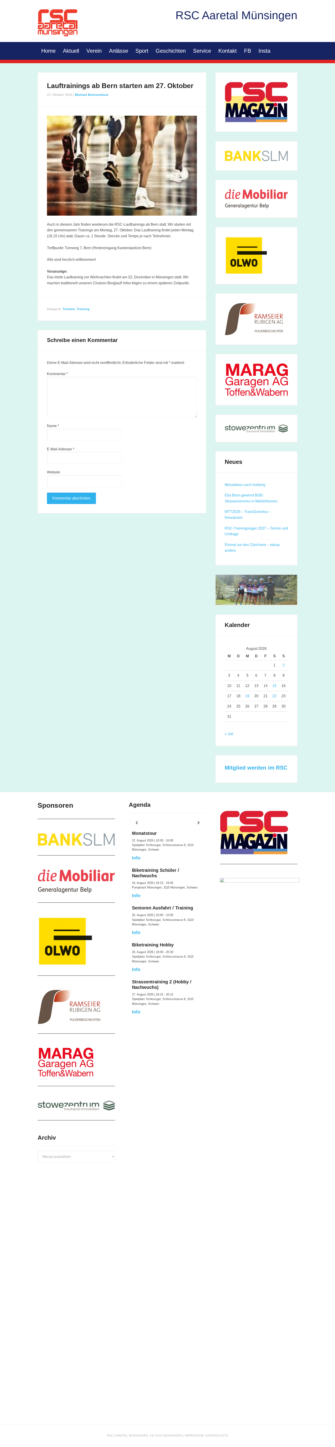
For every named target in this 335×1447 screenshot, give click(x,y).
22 (274, 696)
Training (83, 309)
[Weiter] (198, 823)
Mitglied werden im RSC (256, 768)
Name (53, 426)
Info (136, 857)
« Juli (229, 734)
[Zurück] (136, 823)
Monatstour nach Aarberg (245, 485)
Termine (69, 309)
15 (274, 686)
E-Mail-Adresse (60, 449)
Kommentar (57, 374)
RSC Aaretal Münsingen (58, 23)
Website (53, 472)
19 (247, 696)
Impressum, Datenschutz (206, 1435)
